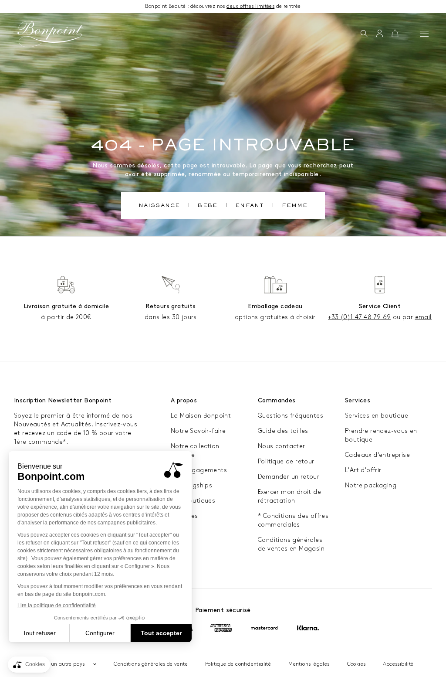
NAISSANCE (159, 206)
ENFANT (249, 206)
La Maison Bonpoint (201, 415)
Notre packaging (370, 485)
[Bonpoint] (50, 34)
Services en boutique (376, 415)
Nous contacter (281, 446)
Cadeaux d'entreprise (377, 455)
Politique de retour (286, 461)
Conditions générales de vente (151, 664)
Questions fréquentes (290, 415)
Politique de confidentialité (238, 664)
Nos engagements (199, 470)
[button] (364, 34)
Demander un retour (288, 477)
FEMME (294, 206)
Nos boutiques (193, 500)
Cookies (356, 664)
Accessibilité (398, 664)
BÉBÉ (207, 206)
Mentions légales (308, 664)
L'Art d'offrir (363, 470)
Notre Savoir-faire (198, 431)
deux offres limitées (250, 6)
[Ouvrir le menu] (424, 33)
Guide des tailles (283, 431)
